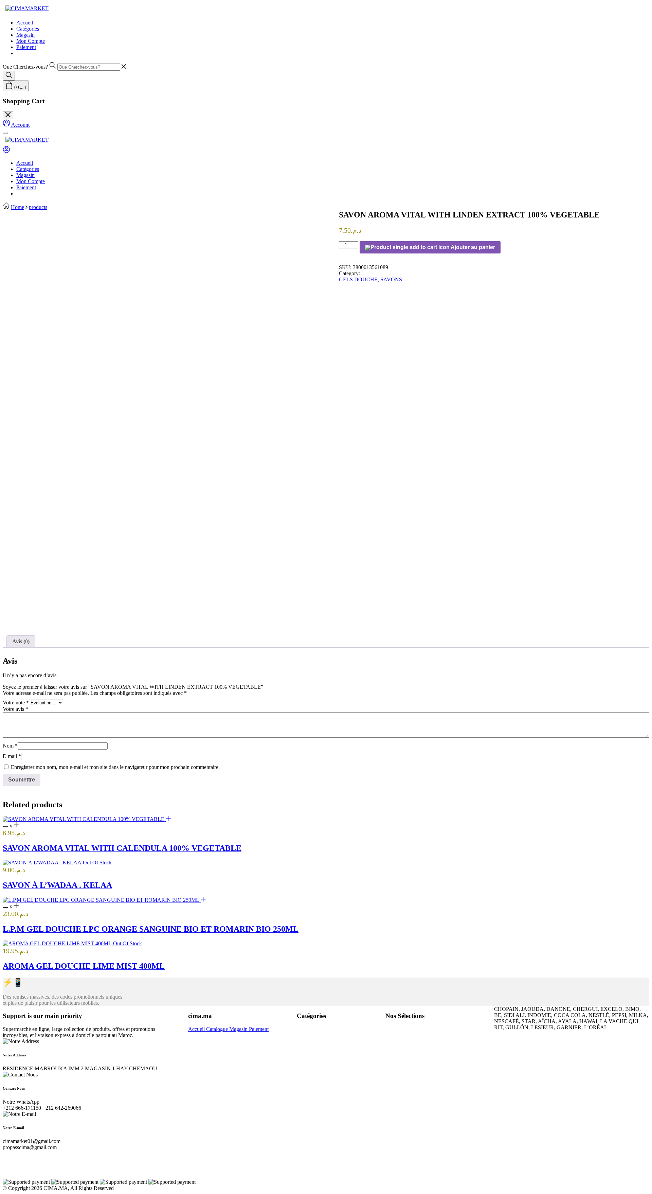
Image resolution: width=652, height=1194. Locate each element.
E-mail (12, 756)
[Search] (9, 76)
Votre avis (15, 709)
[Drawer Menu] (5, 133)
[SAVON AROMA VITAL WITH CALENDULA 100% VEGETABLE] (84, 819)
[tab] (20, 641)
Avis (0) (21, 641)
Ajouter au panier (472, 247)
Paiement (26, 47)
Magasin (25, 35)
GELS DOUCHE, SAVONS (370, 279)
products (38, 207)
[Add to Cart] (168, 819)
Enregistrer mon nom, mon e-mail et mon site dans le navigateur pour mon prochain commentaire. (115, 767)
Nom (10, 746)
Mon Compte (30, 41)
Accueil (24, 22)
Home (17, 207)
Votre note (16, 702)
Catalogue (217, 1029)
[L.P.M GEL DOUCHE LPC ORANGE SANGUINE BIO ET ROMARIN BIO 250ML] (102, 900)
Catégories (27, 29)
